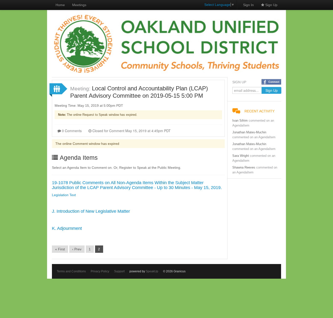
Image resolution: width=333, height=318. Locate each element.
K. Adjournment (67, 228)
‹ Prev (76, 249)
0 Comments (71, 130)
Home (60, 5)
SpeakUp (152, 271)
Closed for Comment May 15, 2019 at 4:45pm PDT (131, 130)
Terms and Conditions (71, 271)
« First (60, 249)
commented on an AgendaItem (253, 137)
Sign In (248, 5)
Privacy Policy (100, 271)
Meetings (79, 5)
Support (119, 271)
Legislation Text (64, 195)
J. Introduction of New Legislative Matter (91, 211)
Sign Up (270, 5)
